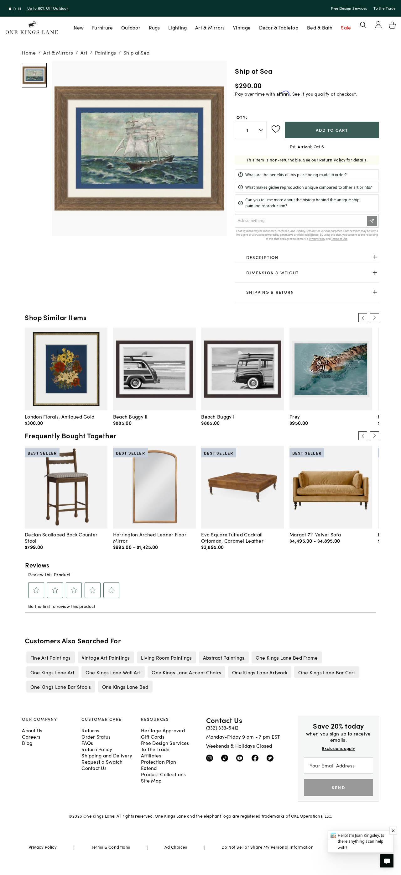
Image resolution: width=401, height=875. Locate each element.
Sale (346, 27)
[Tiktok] (226, 758)
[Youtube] (241, 758)
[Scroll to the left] (362, 317)
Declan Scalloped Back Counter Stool (61, 537)
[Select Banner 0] (10, 9)
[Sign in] (378, 24)
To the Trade (384, 8)
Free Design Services (349, 8)
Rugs (154, 27)
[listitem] (50, 657)
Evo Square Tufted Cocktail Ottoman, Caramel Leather (232, 537)
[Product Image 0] (34, 75)
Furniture (102, 27)
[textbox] (251, 130)
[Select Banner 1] (14, 9)
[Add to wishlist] (276, 129)
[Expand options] (375, 257)
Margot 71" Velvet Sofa (315, 534)
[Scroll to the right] (374, 317)
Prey (294, 416)
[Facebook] (256, 758)
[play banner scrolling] (19, 9)
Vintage (242, 27)
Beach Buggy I (217, 416)
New (79, 27)
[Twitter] (271, 758)
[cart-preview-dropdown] (392, 25)
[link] (307, 257)
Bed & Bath (320, 27)
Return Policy (332, 160)
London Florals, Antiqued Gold (59, 416)
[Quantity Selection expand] (261, 130)
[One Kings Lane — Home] (32, 27)
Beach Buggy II (130, 416)
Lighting (177, 27)
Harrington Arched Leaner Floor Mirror (149, 537)
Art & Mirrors (210, 27)
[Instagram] (211, 758)
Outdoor (130, 27)
